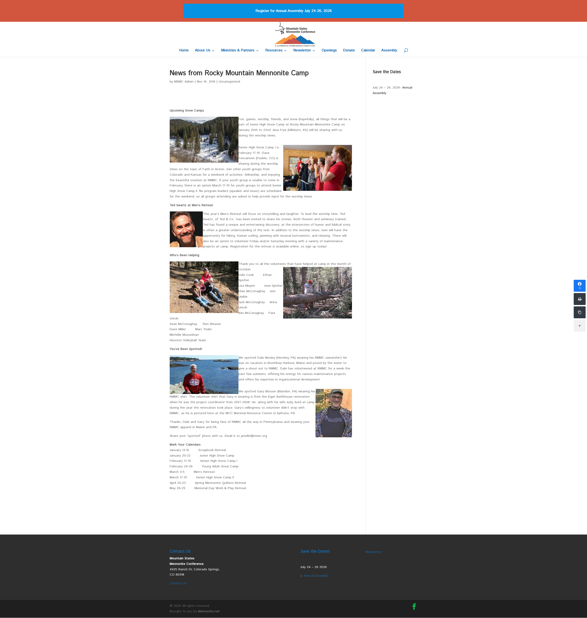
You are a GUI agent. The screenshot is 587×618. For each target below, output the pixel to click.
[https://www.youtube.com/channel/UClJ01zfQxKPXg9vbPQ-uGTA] (580, 312)
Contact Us (178, 583)
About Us (202, 51)
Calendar (368, 51)
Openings (329, 51)
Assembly (389, 51)
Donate (349, 51)
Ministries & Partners (238, 51)
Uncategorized (229, 81)
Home (184, 51)
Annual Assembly (316, 576)
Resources (273, 51)
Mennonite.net (209, 611)
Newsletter (302, 51)
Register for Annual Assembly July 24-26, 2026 (293, 11)
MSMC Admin (184, 81)
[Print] (580, 299)
